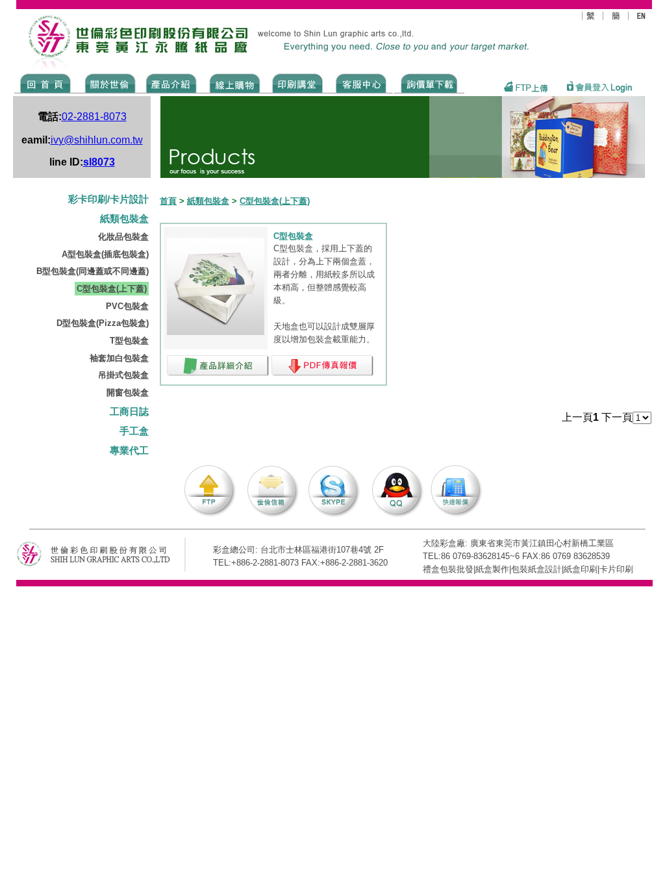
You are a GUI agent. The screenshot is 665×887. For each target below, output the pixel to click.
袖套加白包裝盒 (119, 358)
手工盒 (134, 431)
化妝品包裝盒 (123, 237)
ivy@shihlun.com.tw (97, 139)
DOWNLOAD (429, 82)
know (298, 82)
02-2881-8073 (94, 116)
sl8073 (99, 162)
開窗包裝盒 (128, 392)
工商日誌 (129, 411)
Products (170, 82)
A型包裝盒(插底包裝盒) (105, 254)
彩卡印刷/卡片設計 (108, 199)
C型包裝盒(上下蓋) (112, 289)
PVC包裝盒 (127, 306)
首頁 (168, 201)
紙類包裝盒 (124, 219)
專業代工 (129, 450)
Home (45, 82)
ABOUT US (107, 82)
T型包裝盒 (129, 340)
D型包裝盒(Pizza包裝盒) (102, 323)
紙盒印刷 (580, 569)
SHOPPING (234, 82)
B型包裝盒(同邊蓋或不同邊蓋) (92, 271)
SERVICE (362, 82)
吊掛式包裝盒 (123, 375)
